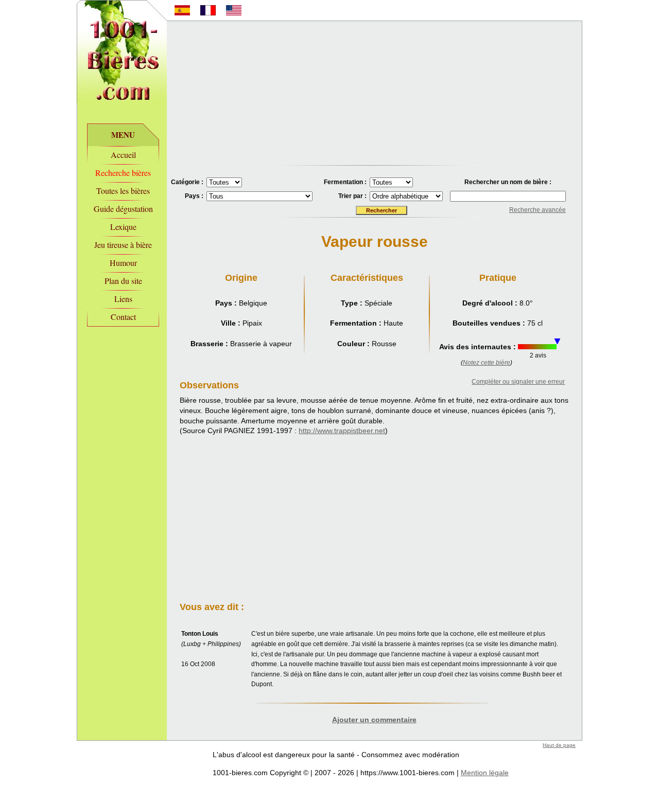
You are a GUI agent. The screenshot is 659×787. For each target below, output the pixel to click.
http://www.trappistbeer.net (342, 430)
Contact (123, 316)
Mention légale (485, 772)
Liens (123, 298)
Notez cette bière (486, 362)
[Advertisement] (122, 396)
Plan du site (123, 280)
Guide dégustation (123, 208)
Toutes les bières (123, 190)
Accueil (123, 154)
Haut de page (559, 745)
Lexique (123, 226)
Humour (123, 262)
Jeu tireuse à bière (123, 244)
